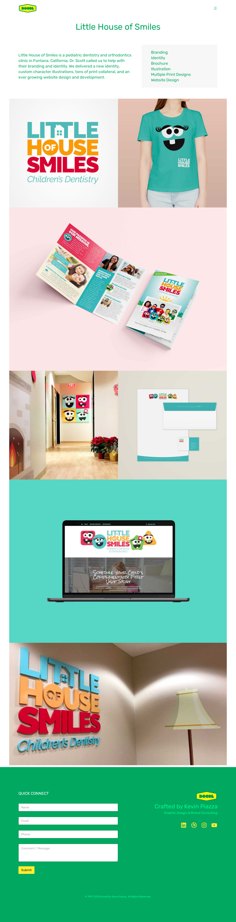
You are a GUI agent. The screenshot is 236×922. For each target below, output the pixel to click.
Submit (26, 870)
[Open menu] (215, 8)
